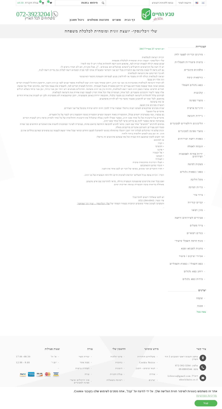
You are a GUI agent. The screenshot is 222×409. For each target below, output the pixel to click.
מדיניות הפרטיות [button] (206, 395)
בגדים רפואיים (195, 233)
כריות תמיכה (196, 187)
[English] (197, 3)
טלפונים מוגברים (193, 70)
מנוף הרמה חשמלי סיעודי (189, 241)
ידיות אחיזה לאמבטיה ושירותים (191, 155)
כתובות (118, 362)
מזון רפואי (197, 210)
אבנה (200, 306)
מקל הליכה (197, 179)
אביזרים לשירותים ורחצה (189, 218)
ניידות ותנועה (195, 116)
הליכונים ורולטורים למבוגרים (186, 123)
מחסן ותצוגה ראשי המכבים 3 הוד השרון (181, 357)
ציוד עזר (198, 195)
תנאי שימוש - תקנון (145, 368)
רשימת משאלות (114, 380)
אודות (152, 374)
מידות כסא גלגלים (193, 279)
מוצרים (116, 20)
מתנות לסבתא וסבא (192, 248)
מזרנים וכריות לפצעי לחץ (189, 54)
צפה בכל (201, 312)
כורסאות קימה (195, 77)
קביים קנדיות (195, 202)
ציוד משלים (196, 225)
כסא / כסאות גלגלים (191, 172)
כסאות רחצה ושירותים (190, 139)
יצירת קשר (84, 356)
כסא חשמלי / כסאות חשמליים (186, 264)
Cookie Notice (147, 362)
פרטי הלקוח (116, 356)
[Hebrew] (203, 3)
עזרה (87, 374)
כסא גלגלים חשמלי (192, 85)
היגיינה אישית (195, 108)
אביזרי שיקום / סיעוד (191, 256)
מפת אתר (85, 362)
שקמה (199, 298)
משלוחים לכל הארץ (40, 18)
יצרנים (152, 380)
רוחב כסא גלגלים (193, 271)
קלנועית (198, 93)
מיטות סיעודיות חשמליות (189, 62)
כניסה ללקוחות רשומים (162, 3)
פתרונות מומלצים (98, 20)
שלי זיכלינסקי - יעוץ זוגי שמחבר (93, 203)
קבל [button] (206, 403)
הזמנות (118, 368)
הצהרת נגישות (82, 368)
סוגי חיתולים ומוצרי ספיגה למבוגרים (80, 381)
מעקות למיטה (195, 164)
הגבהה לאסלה (195, 146)
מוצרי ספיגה (196, 100)
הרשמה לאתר (184, 3)
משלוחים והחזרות (146, 356)
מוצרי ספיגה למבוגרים (190, 131)
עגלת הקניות (116, 374)
